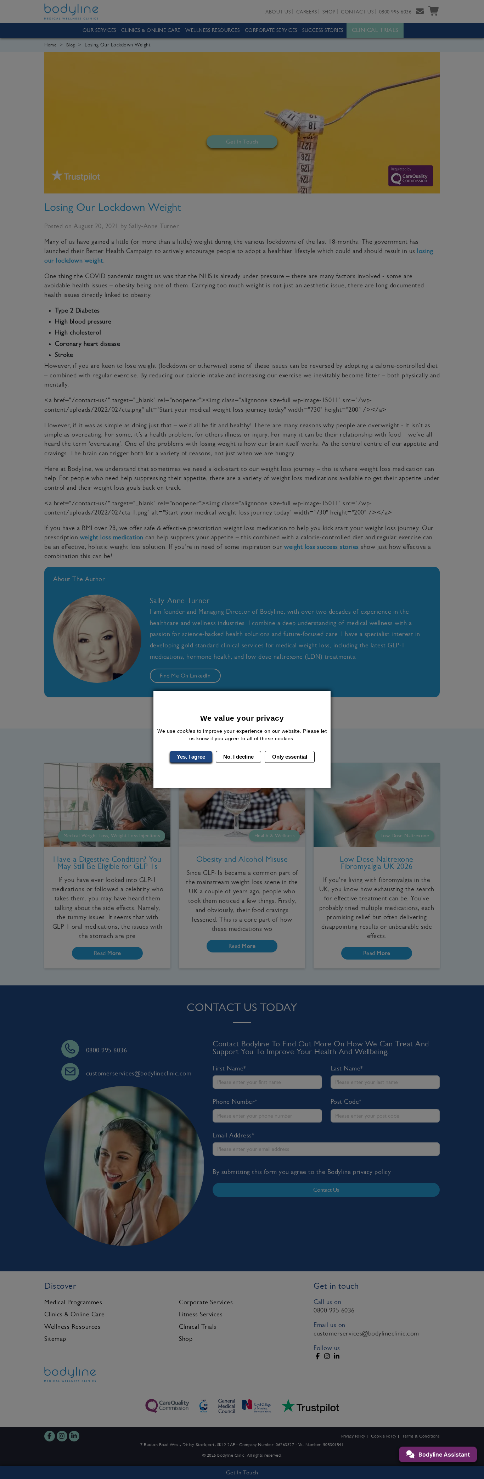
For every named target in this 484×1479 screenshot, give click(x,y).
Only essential (289, 757)
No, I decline (238, 757)
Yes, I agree (191, 757)
